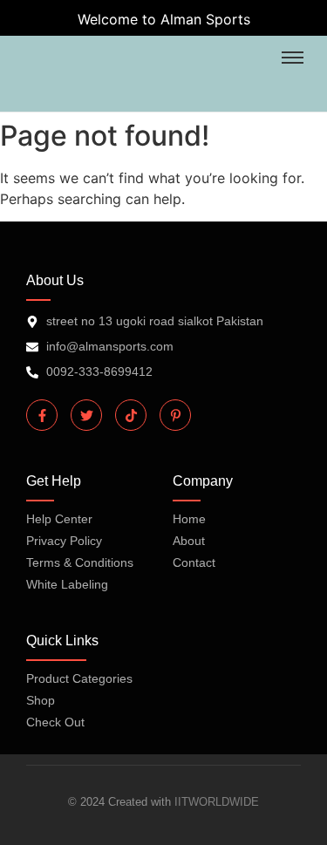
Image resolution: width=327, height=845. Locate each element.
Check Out (55, 722)
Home (189, 519)
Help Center (59, 519)
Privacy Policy (64, 541)
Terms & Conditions (79, 562)
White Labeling (67, 584)
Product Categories (79, 678)
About (189, 541)
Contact (194, 562)
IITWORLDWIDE (216, 801)
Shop (40, 700)
